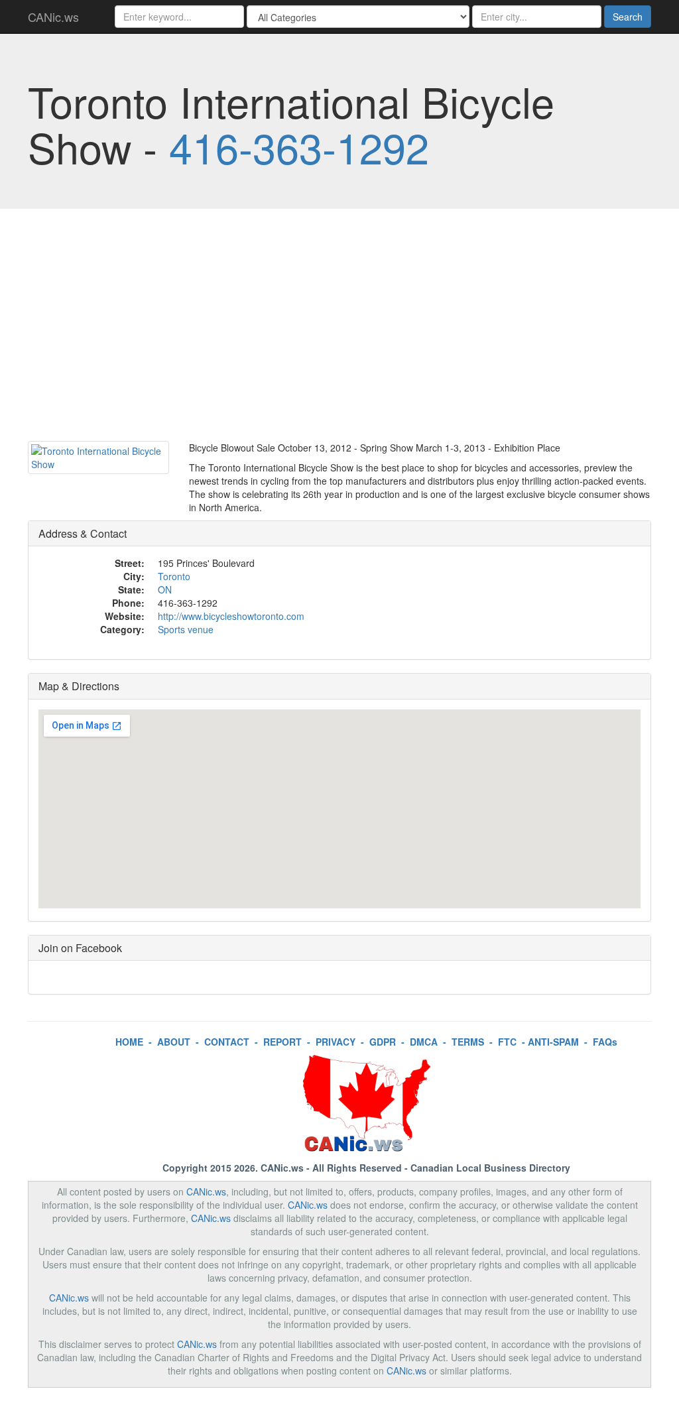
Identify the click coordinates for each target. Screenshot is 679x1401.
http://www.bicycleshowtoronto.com (231, 616)
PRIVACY (335, 1041)
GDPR (382, 1041)
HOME (129, 1041)
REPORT (282, 1041)
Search (628, 16)
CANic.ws (53, 16)
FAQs (605, 1041)
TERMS (468, 1041)
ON (165, 589)
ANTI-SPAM (553, 1041)
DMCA (424, 1041)
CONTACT (226, 1041)
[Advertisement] (339, 328)
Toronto (174, 576)
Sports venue (186, 629)
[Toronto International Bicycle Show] (98, 457)
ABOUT (173, 1041)
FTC (507, 1041)
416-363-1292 (299, 146)
